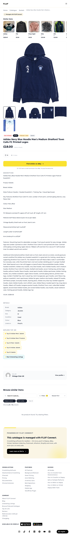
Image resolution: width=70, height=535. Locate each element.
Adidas (15, 135)
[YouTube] (44, 532)
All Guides (51, 470)
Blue (19, 320)
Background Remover (32, 473)
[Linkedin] (34, 532)
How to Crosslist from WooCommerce (55, 474)
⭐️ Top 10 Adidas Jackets (12, 347)
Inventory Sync (30, 480)
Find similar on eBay (35, 164)
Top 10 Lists (6, 509)
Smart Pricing (29, 475)
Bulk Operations (30, 483)
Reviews (4, 511)
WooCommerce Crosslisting (11, 473)
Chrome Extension (8, 483)
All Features (28, 470)
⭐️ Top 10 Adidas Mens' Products (15, 338)
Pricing (4, 478)
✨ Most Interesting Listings (14, 357)
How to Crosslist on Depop (56, 477)
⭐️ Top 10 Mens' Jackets (12, 343)
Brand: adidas (20, 401)
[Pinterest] (39, 532)
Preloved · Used (24, 135)
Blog (3, 501)
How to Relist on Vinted (55, 485)
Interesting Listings (8, 503)
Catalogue (13, 10)
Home (5, 10)
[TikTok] (24, 532)
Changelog (5, 518)
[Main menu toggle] (66, 3)
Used (19, 317)
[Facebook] (29, 532)
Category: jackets (8, 401)
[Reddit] (49, 532)
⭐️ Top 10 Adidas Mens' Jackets (14, 333)
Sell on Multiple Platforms (56, 480)
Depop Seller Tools (53, 487)
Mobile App (28, 488)
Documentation (7, 480)
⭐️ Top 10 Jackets (10, 352)
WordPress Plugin (30, 491)
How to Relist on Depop (55, 482)
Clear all (31, 401)
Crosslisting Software (9, 470)
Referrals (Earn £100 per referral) (10, 515)
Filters (44, 396)
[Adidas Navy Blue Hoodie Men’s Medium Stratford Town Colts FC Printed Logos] (9, 112)
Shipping (28, 485)
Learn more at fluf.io (17, 451)
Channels (5, 475)
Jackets (21, 10)
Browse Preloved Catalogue (11, 506)
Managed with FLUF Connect (14, 14)
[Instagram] (19, 532)
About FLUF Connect (9, 498)
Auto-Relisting (29, 478)
